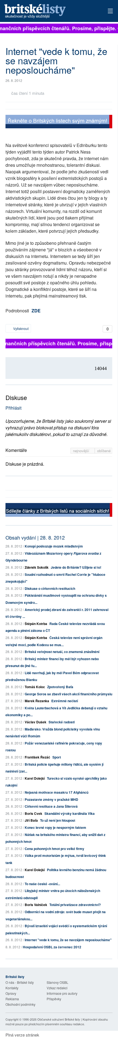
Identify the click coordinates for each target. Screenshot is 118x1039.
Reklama (12, 998)
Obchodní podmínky (20, 1004)
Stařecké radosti (62, 721)
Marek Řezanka (37, 700)
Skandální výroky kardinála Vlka (69, 813)
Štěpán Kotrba (36, 623)
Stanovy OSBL (57, 982)
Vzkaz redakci (57, 987)
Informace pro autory (62, 993)
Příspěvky (54, 998)
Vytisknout (20, 328)
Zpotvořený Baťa (60, 686)
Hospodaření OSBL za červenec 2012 (52, 946)
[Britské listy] (58, 122)
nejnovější (81, 450)
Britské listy (48, 11)
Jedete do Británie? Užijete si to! (76, 567)
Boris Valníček (36, 904)
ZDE (36, 310)
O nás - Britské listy (19, 982)
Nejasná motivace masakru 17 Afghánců (56, 792)
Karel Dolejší (35, 778)
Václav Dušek (35, 721)
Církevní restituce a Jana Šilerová (51, 806)
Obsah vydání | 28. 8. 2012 (35, 537)
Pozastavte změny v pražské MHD (51, 799)
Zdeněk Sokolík (37, 567)
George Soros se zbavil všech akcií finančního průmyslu (68, 693)
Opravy (10, 993)
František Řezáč (37, 757)
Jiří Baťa (31, 820)
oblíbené (104, 450)
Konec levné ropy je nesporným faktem (55, 827)
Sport (56, 757)
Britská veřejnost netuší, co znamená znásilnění (62, 651)
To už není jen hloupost (57, 820)
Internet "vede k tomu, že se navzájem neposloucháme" (68, 939)
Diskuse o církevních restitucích (50, 588)
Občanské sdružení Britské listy (58, 1019)
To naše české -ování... (42, 883)
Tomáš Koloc (35, 686)
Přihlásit (13, 408)
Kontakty (11, 987)
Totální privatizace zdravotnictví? (75, 904)
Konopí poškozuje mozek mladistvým (54, 546)
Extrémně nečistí (64, 700)
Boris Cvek (33, 813)
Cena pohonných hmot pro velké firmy (54, 848)
